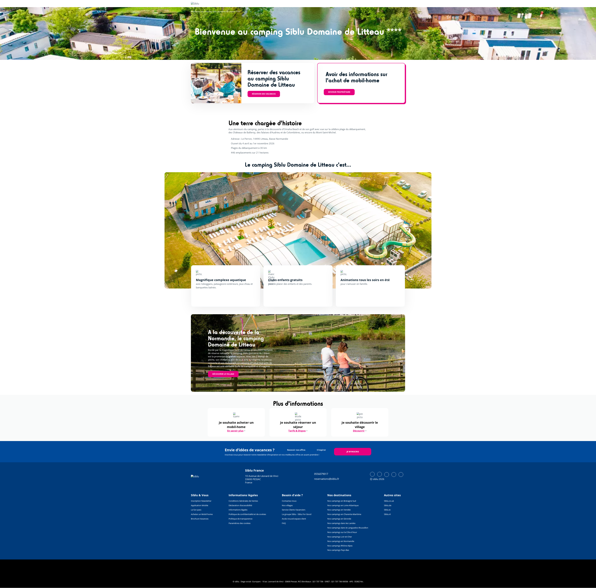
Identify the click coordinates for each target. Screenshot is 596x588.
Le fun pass (196, 509)
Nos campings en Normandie (340, 541)
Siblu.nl (387, 514)
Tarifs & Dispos (297, 430)
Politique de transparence (240, 518)
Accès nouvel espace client (294, 518)
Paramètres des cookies (240, 523)
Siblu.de (387, 505)
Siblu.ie (387, 509)
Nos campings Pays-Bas (338, 550)
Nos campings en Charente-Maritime (344, 514)
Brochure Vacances (199, 518)
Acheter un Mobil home (202, 514)
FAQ (284, 523)
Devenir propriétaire (339, 92)
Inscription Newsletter (201, 500)
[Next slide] (420, 230)
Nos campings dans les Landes (341, 523)
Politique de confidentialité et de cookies (247, 514)
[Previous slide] (175, 230)
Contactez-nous (289, 500)
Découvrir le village (223, 374)
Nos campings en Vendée (339, 509)
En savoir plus (235, 430)
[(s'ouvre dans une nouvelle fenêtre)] (372, 474)
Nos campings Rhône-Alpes (339, 545)
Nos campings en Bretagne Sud (341, 500)
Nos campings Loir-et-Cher (339, 536)
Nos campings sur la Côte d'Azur (342, 532)
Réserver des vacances (264, 94)
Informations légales (238, 509)
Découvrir (359, 430)
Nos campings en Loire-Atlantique (343, 505)
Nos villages (287, 505)
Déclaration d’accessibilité (240, 505)
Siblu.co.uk (389, 500)
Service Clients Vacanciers (293, 509)
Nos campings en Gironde (339, 518)
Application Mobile (199, 505)
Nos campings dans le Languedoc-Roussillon (347, 527)
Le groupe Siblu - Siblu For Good (296, 514)
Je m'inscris (353, 451)
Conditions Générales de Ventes (243, 500)
